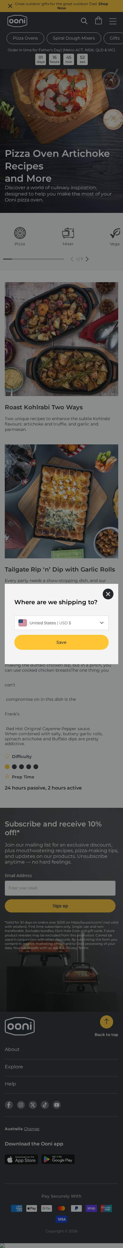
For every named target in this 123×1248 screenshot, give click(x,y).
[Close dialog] (108, 594)
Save (61, 642)
